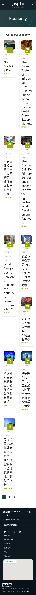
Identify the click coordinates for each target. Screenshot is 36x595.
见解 (6, 58)
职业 (5, 552)
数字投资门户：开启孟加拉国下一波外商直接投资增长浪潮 (25, 389)
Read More (8, 74)
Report (7, 157)
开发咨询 (7, 544)
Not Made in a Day (9, 66)
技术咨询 (7, 548)
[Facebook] (10, 532)
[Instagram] (15, 532)
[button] (33, 5)
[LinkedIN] (5, 532)
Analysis (7, 149)
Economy (8, 54)
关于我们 (7, 535)
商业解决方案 (8, 540)
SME (6, 260)
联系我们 (7, 556)
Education (25, 153)
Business (8, 252)
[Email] (20, 532)
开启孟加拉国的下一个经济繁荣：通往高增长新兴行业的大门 (8, 177)
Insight (24, 58)
